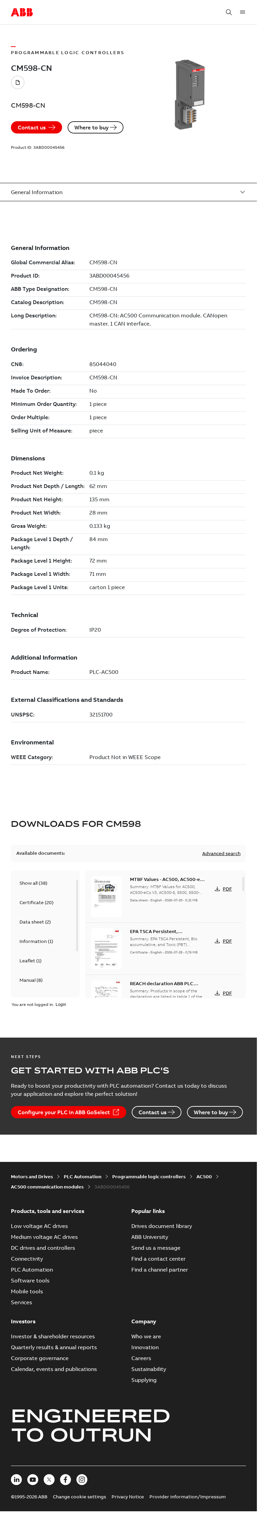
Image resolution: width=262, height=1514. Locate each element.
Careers (141, 1358)
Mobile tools (27, 1291)
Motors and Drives (32, 1176)
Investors (23, 1321)
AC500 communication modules (47, 1187)
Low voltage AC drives (39, 1226)
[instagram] (81, 1479)
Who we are (146, 1336)
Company (143, 1321)
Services (21, 1302)
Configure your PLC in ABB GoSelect (64, 1112)
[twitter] (49, 1479)
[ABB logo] (22, 12)
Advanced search (221, 853)
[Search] (228, 12)
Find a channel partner (159, 1269)
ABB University (149, 1236)
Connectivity (27, 1258)
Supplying (144, 1379)
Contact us (32, 127)
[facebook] (65, 1479)
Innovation (145, 1347)
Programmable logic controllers (149, 1176)
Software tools (30, 1280)
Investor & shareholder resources (53, 1336)
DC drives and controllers (43, 1247)
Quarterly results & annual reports (54, 1347)
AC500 (204, 1176)
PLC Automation (82, 1176)
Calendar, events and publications (54, 1369)
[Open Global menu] (242, 12)
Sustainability (148, 1369)
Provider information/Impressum (187, 1497)
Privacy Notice (128, 1497)
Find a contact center (158, 1258)
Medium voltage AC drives (44, 1236)
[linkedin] (16, 1479)
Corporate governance (40, 1358)
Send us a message (155, 1247)
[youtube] (32, 1479)
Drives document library (161, 1226)
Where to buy (91, 127)
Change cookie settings (79, 1497)
